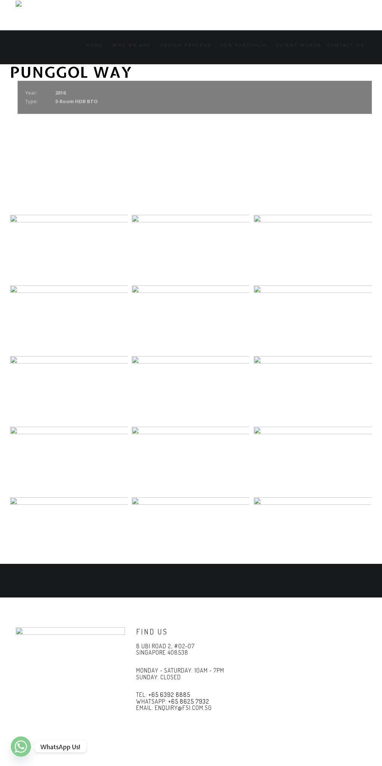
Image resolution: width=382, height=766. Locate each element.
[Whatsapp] (21, 746)
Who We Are (131, 45)
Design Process (185, 45)
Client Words (298, 45)
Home (95, 45)
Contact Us (346, 45)
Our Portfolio (243, 45)
